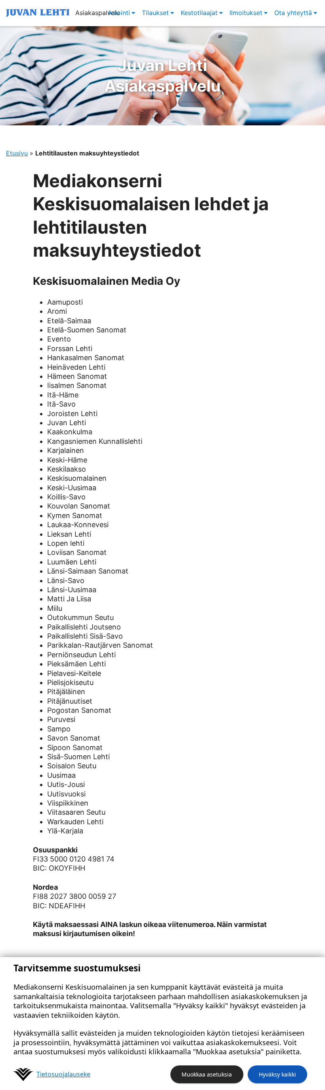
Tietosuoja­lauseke (63, 1074)
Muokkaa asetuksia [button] (207, 1074)
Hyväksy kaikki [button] (277, 1074)
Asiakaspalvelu (162, 76)
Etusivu (17, 153)
